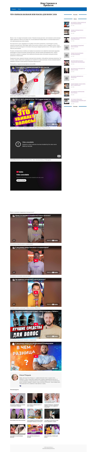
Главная (14, 9)
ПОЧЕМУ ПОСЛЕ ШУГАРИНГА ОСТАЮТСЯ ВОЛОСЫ (77, 54)
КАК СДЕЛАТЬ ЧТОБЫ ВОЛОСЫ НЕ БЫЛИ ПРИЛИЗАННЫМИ (78, 23)
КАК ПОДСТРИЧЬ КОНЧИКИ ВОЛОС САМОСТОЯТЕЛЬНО (78, 38)
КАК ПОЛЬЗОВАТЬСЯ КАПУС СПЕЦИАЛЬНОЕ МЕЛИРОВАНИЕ (78, 61)
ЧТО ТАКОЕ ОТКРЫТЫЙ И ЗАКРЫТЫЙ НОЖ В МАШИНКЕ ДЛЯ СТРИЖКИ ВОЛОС (78, 100)
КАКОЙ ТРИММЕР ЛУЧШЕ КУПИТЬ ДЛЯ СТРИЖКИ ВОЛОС (78, 84)
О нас (19, 9)
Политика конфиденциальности (48, 448)
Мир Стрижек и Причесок (48, 4)
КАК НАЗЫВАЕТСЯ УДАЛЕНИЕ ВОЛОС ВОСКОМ (77, 46)
